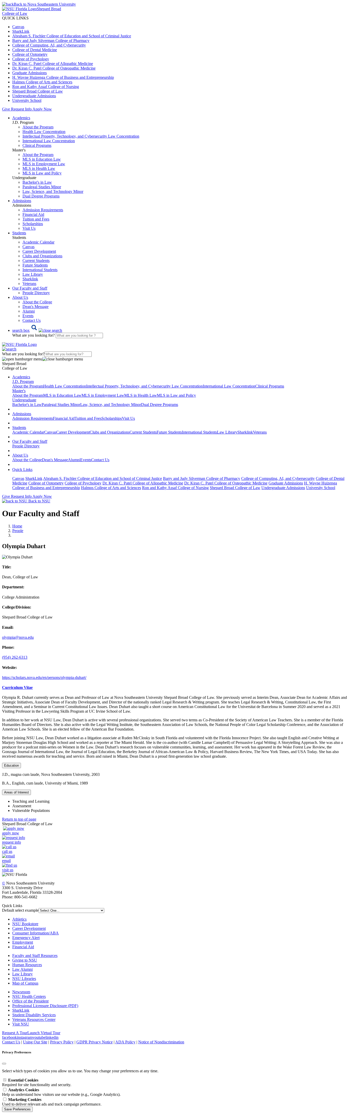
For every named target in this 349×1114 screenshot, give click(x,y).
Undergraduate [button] (24, 400)
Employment (22, 942)
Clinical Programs (36, 145)
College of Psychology (30, 59)
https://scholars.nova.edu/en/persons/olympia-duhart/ (44, 677)
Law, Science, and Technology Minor (52, 191)
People (17, 530)
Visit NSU (20, 1024)
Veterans (29, 283)
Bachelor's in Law (37, 182)
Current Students (36, 260)
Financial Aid (33, 214)
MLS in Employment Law (43, 164)
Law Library (32, 274)
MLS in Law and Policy (42, 173)
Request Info (21, 109)
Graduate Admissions (29, 73)
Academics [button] (21, 118)
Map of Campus (25, 983)
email (6, 860)
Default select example (20, 910)
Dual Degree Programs (41, 196)
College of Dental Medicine (34, 50)
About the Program (37, 127)
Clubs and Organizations (42, 256)
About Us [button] (20, 297)
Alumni (28, 311)
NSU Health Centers (29, 996)
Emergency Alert (26, 937)
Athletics (19, 919)
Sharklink (30, 279)
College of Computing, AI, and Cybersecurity (49, 45)
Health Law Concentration (43, 131)
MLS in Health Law (38, 168)
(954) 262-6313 (14, 657)
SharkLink (20, 31)
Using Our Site (35, 1042)
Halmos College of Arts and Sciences (42, 82)
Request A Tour (14, 1033)
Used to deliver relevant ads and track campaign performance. (51, 1101)
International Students (39, 270)
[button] (37, 330)
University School (26, 100)
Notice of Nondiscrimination (161, 1042)
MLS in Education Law (41, 159)
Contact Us (31, 320)
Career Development (39, 251)
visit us (7, 870)
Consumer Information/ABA (35, 933)
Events (27, 316)
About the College (37, 302)
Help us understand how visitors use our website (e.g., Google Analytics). (61, 1092)
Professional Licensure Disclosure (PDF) (45, 1005)
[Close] (4, 1063)
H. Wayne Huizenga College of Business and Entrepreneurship (63, 77)
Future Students (35, 265)
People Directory (36, 293)
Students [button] (19, 233)
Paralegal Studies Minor (41, 187)
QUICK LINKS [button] (15, 18)
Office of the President (30, 1001)
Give (6, 109)
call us (7, 851)
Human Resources (27, 965)
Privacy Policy (62, 1042)
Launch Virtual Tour (43, 1033)
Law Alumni (22, 969)
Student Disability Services (34, 1015)
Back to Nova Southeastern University (45, 4)
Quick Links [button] (22, 469)
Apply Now (42, 109)
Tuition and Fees (35, 219)
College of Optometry (30, 54)
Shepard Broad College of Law (37, 91)
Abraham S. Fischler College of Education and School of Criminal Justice (71, 36)
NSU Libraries (24, 978)
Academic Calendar (38, 242)
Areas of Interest (16, 792)
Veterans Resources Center (33, 1019)
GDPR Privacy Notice (94, 1042)
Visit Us (29, 228)
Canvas (18, 27)
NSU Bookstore (25, 924)
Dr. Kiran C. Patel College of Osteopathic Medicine (54, 68)
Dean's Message (35, 306)
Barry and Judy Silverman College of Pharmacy (50, 40)
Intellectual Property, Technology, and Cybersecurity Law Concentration (80, 136)
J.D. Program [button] (23, 381)
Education (11, 765)
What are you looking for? (34, 335)
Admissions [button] (21, 200)
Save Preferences (17, 1109)
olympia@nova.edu (18, 637)
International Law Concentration (48, 141)
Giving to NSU (24, 960)
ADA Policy (125, 1042)
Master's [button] (19, 391)
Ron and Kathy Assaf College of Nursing (45, 86)
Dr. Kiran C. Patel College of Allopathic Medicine (52, 63)
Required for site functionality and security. (36, 1082)
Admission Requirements (42, 210)
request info (11, 842)
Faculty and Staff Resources (34, 955)
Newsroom (21, 992)
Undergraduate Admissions (34, 96)
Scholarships (32, 224)
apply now (10, 833)
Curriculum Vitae (17, 687)
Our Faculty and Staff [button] (29, 288)
